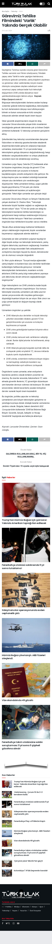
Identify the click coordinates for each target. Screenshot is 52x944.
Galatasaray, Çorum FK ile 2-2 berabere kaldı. (28, 793)
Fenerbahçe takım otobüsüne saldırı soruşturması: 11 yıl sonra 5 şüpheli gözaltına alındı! (22, 745)
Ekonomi (25, 907)
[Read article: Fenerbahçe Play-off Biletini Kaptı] (7, 823)
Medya (17, 907)
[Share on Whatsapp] (32, 64)
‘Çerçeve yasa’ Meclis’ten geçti (28, 861)
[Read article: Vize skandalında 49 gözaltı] (26, 680)
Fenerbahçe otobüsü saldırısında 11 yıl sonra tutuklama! (31, 803)
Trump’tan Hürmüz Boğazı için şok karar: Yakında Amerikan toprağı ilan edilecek (24, 521)
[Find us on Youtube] (18, 923)
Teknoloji (14, 11)
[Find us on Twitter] (8, 923)
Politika (8, 907)
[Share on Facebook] (8, 64)
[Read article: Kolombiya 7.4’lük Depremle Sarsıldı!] (7, 873)
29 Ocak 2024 (7, 30)
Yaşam (14, 910)
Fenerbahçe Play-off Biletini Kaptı (29, 821)
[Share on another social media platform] (44, 64)
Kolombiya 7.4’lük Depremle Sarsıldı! (31, 870)
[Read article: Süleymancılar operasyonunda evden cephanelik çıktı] (26, 590)
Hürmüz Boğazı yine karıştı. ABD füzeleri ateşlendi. (32, 832)
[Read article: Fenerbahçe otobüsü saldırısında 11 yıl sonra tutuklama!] (26, 545)
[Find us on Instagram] (14, 923)
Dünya (34, 907)
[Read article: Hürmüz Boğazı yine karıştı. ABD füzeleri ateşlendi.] (26, 635)
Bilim (21, 11)
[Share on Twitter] (20, 64)
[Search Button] (49, 4)
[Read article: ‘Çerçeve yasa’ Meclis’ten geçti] (7, 863)
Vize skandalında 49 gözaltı (17, 700)
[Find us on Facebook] (2, 923)
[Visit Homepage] (22, 3)
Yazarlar (23, 910)
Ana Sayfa (5, 11)
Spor (41, 907)
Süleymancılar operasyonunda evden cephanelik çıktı (31, 812)
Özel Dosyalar (35, 910)
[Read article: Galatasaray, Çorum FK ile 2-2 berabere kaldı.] (7, 794)
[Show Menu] (3, 4)
